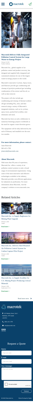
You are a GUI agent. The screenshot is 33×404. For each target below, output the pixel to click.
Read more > (5, 226)
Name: (3, 349)
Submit (26, 391)
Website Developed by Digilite (25, 398)
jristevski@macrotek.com (9, 151)
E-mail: (4, 357)
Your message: (6, 366)
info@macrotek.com (9, 325)
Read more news (23, 298)
